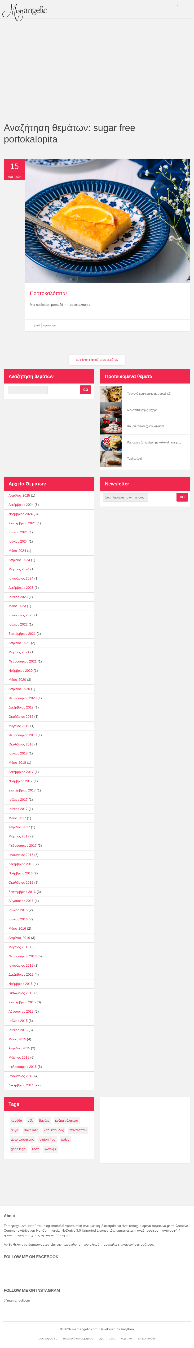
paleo (65, 1139)
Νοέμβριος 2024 (21, 514)
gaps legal (18, 1149)
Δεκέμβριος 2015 (21, 974)
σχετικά (126, 1338)
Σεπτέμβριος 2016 (22, 892)
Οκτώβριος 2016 (21, 882)
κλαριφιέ (50, 1149)
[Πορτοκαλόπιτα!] (107, 282)
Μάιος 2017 (17, 818)
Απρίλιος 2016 (19, 938)
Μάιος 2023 (17, 606)
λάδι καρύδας (54, 1130)
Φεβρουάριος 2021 (23, 661)
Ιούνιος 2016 (18, 919)
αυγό (14, 1130)
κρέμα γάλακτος (67, 1120)
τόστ (35, 1149)
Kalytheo (127, 1329)
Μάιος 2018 (17, 762)
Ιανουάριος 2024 (21, 578)
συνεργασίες (48, 1338)
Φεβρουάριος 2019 (23, 735)
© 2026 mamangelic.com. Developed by (90, 1329)
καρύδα (16, 1120)
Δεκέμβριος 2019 (21, 707)
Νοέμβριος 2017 (21, 781)
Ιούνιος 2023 (18, 597)
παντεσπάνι (78, 1130)
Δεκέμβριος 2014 (21, 1085)
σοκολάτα (31, 1130)
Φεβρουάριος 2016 (23, 956)
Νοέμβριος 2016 (21, 873)
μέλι (30, 1120)
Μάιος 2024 (17, 551)
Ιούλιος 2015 (18, 1021)
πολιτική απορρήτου (78, 1338)
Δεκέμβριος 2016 (21, 864)
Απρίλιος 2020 (19, 689)
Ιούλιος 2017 (18, 799)
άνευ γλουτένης (22, 1139)
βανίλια (44, 1120)
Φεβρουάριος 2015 (23, 1067)
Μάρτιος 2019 (19, 726)
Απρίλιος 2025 (19, 495)
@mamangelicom (17, 1300)
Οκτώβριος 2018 (21, 744)
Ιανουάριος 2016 (21, 965)
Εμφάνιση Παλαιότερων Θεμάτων (97, 359)
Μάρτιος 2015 (19, 1057)
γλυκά (37, 325)
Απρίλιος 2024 (19, 560)
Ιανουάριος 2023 (21, 615)
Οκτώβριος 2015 (21, 993)
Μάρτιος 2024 (19, 569)
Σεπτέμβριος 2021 (22, 633)
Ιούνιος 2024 (18, 541)
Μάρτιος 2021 (19, 652)
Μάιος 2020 (17, 679)
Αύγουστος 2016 (21, 901)
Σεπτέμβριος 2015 (22, 1002)
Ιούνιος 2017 (18, 809)
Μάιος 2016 (17, 928)
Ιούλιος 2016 (18, 910)
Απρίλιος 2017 (19, 827)
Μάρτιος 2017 (19, 836)
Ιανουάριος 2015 (21, 1076)
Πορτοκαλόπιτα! (48, 293)
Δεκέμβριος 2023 (21, 587)
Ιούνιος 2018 (18, 753)
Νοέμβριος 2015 (21, 984)
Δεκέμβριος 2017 (21, 772)
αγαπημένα (107, 1338)
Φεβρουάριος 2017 (23, 845)
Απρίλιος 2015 (19, 1048)
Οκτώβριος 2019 (21, 716)
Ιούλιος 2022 (18, 624)
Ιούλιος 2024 (18, 532)
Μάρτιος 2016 (19, 947)
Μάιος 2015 (17, 1039)
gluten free (48, 1139)
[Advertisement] (97, 86)
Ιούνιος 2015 (18, 1030)
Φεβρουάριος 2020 (23, 698)
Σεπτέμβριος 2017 (22, 790)
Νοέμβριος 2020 (21, 670)
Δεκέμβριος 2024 (21, 505)
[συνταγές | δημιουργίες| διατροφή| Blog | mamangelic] (24, 12)
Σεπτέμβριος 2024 (22, 523)
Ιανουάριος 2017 (21, 855)
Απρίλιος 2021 (19, 643)
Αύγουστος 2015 (21, 1011)
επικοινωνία (146, 1338)
